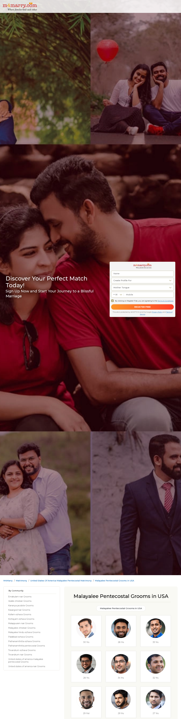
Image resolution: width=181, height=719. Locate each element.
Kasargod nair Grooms (19, 610)
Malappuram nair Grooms (20, 623)
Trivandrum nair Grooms (20, 654)
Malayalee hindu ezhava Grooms (24, 632)
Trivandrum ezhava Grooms (21, 650)
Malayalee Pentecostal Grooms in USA (114, 580)
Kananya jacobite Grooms (21, 605)
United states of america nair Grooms (26, 666)
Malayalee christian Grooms (21, 628)
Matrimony (21, 580)
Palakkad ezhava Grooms (20, 637)
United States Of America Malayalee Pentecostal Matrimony (61, 580)
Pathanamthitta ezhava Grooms (24, 641)
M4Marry (8, 580)
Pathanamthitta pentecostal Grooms (26, 645)
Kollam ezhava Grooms (19, 614)
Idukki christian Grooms (19, 601)
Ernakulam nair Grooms (19, 596)
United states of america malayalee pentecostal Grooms (25, 660)
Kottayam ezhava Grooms (21, 619)
